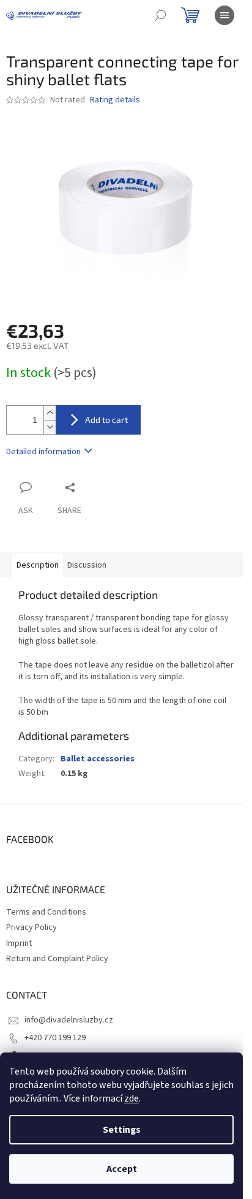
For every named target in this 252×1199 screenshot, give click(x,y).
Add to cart (106, 419)
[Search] (160, 15)
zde (131, 1098)
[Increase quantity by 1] (49, 413)
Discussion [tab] (86, 565)
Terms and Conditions (46, 912)
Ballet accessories (98, 759)
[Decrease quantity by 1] (49, 427)
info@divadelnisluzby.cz (68, 1020)
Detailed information (43, 452)
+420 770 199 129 (55, 1038)
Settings (122, 1129)
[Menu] (224, 15)
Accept (121, 1169)
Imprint (19, 943)
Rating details (115, 100)
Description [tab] (38, 565)
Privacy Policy (31, 927)
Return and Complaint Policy (57, 959)
